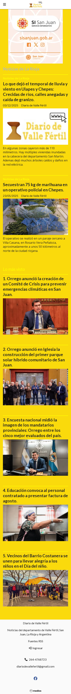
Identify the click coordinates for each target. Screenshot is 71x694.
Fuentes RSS (35, 641)
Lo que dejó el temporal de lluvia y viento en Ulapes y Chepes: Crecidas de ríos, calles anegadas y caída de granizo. (35, 91)
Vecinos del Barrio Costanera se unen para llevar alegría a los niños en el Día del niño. (35, 561)
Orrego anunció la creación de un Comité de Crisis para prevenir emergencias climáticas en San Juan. (35, 286)
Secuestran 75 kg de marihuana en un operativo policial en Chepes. (35, 187)
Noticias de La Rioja (16, 78)
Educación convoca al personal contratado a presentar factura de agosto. (35, 495)
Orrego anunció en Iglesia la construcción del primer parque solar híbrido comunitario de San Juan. (34, 357)
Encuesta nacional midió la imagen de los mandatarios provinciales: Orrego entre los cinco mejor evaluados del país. (32, 427)
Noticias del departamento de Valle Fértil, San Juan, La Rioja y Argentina (35, 632)
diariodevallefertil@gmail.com (35, 666)
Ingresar (37, 648)
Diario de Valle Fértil (35, 623)
